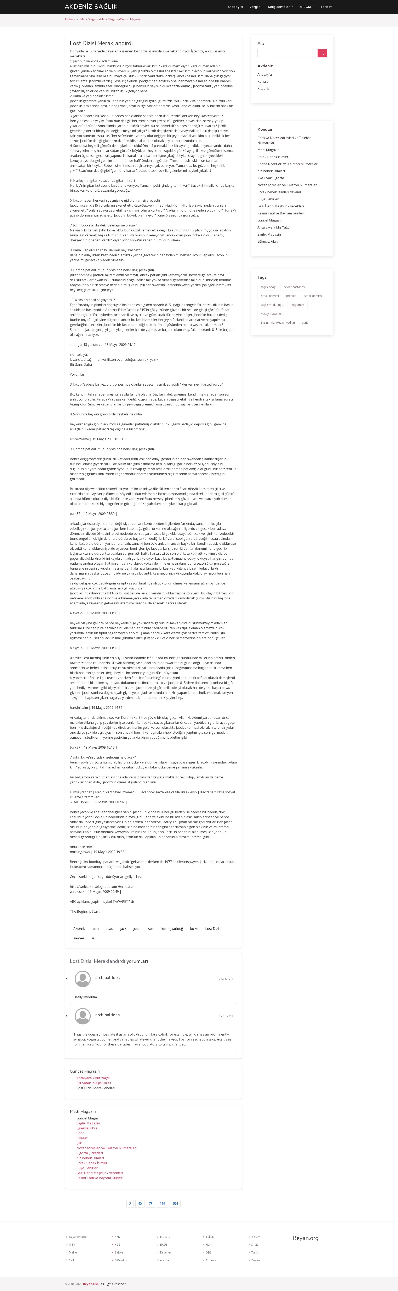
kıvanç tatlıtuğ (172, 928)
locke (194, 928)
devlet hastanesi (294, 287)
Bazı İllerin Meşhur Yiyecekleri (99, 1173)
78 (151, 1203)
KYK (117, 1236)
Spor (80, 1133)
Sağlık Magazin (88, 1123)
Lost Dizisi (213, 928)
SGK (305, 322)
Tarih (254, 1252)
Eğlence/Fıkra (86, 1128)
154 (175, 1203)
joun (136, 928)
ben (96, 928)
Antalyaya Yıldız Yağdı (92, 1078)
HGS (117, 1244)
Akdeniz (70, 19)
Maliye (73, 1252)
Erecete (165, 1236)
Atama (164, 1260)
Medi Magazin (89, 19)
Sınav (254, 1244)
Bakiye (118, 1252)
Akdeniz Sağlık (91, 6)
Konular (263, 81)
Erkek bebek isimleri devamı (279, 192)
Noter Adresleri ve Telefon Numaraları (106, 1148)
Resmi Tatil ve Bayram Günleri (99, 1178)
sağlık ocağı (268, 287)
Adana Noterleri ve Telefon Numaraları (287, 164)
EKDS (163, 1244)
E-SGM (255, 1236)
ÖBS (209, 1252)
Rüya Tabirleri (87, 1168)
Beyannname (78, 1236)
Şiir (78, 1143)
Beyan (255, 1260)
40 (140, 1203)
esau (109, 928)
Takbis (210, 1236)
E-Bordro (120, 1260)
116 (162, 1203)
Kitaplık (263, 88)
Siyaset (81, 1138)
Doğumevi (298, 305)
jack (123, 928)
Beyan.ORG (91, 1284)
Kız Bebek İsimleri (90, 1158)
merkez (291, 296)
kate (150, 928)
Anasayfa (235, 7)
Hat (208, 1244)
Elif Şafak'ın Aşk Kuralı (93, 1083)
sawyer (78, 938)
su (93, 938)
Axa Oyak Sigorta (270, 178)
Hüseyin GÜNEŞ (271, 314)
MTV (72, 1244)
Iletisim (326, 7)
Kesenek (165, 1252)
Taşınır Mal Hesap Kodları (278, 322)
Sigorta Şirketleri (89, 1153)
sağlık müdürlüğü (272, 305)
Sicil (71, 1260)
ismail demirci (270, 296)
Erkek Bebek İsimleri (92, 1163)
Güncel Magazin (130, 19)
